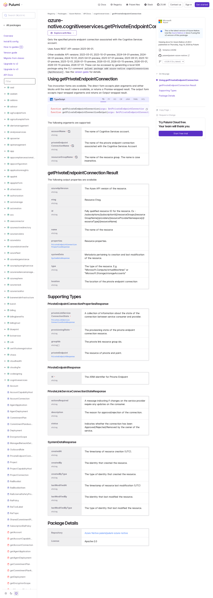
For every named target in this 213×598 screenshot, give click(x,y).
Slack (150, 4)
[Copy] (146, 109)
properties (56, 241)
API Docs (8, 74)
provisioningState (60, 330)
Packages (62, 14)
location (55, 281)
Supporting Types (167, 90)
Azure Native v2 (178, 33)
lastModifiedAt (59, 485)
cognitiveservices (101, 14)
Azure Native (75, 14)
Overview (8, 35)
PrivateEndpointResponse (63, 356)
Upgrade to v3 (11, 69)
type (53, 266)
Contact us (175, 4)
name (54, 229)
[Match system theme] (16, 593)
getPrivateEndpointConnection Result (177, 85)
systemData (57, 254)
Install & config (11, 41)
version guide (82, 71)
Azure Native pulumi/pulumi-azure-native (106, 533)
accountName (58, 131)
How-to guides (13, 47)
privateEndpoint (59, 353)
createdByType (59, 474)
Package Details (167, 95)
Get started (202, 4)
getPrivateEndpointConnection (126, 14)
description (57, 412)
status (54, 423)
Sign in (188, 4)
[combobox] (18, 15)
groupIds (55, 341)
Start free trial (181, 133)
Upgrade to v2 (11, 63)
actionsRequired (59, 400)
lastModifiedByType (61, 508)
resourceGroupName (62, 157)
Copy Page (164, 110)
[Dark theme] (11, 593)
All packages (13, 25)
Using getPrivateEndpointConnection (178, 80)
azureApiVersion (59, 188)
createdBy (56, 462)
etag (53, 199)
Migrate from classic (14, 58)
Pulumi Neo (134, 4)
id (52, 211)
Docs (103, 4)
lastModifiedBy (59, 496)
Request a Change (167, 115)
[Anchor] (119, 78)
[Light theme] (5, 593)
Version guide (10, 52)
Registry (118, 4)
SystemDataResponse (60, 258)
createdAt (56, 451)
